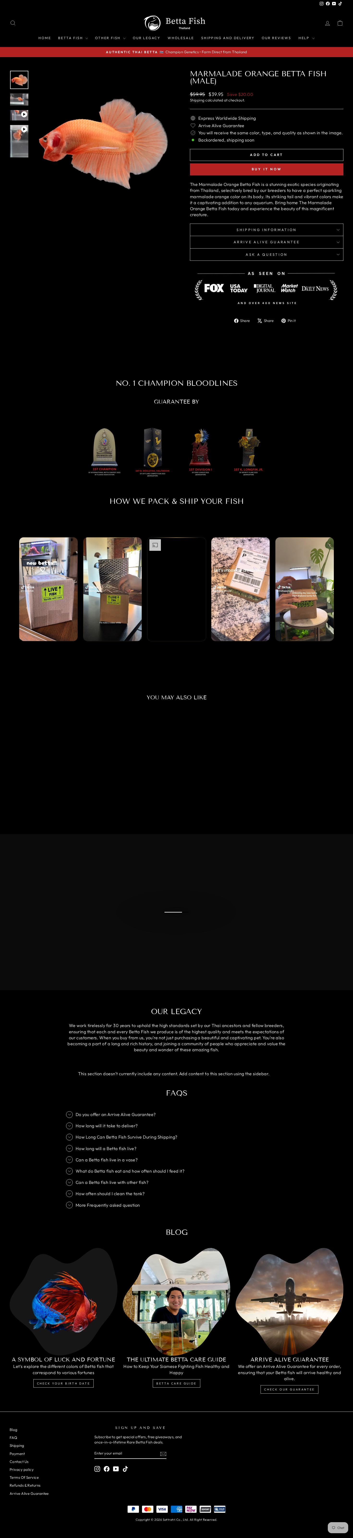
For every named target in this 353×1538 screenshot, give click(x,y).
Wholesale (181, 38)
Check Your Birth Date (63, 1383)
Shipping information (267, 230)
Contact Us (19, 1461)
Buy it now (267, 169)
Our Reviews (276, 38)
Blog (14, 1429)
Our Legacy (146, 38)
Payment (17, 1453)
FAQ (13, 1437)
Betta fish (71, 38)
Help (304, 38)
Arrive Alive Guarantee (267, 242)
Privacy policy (22, 1469)
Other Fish (108, 38)
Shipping (197, 100)
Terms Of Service (24, 1477)
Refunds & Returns (25, 1485)
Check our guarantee (289, 1389)
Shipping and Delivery (228, 38)
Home (44, 38)
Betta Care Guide (176, 1383)
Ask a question (266, 254)
